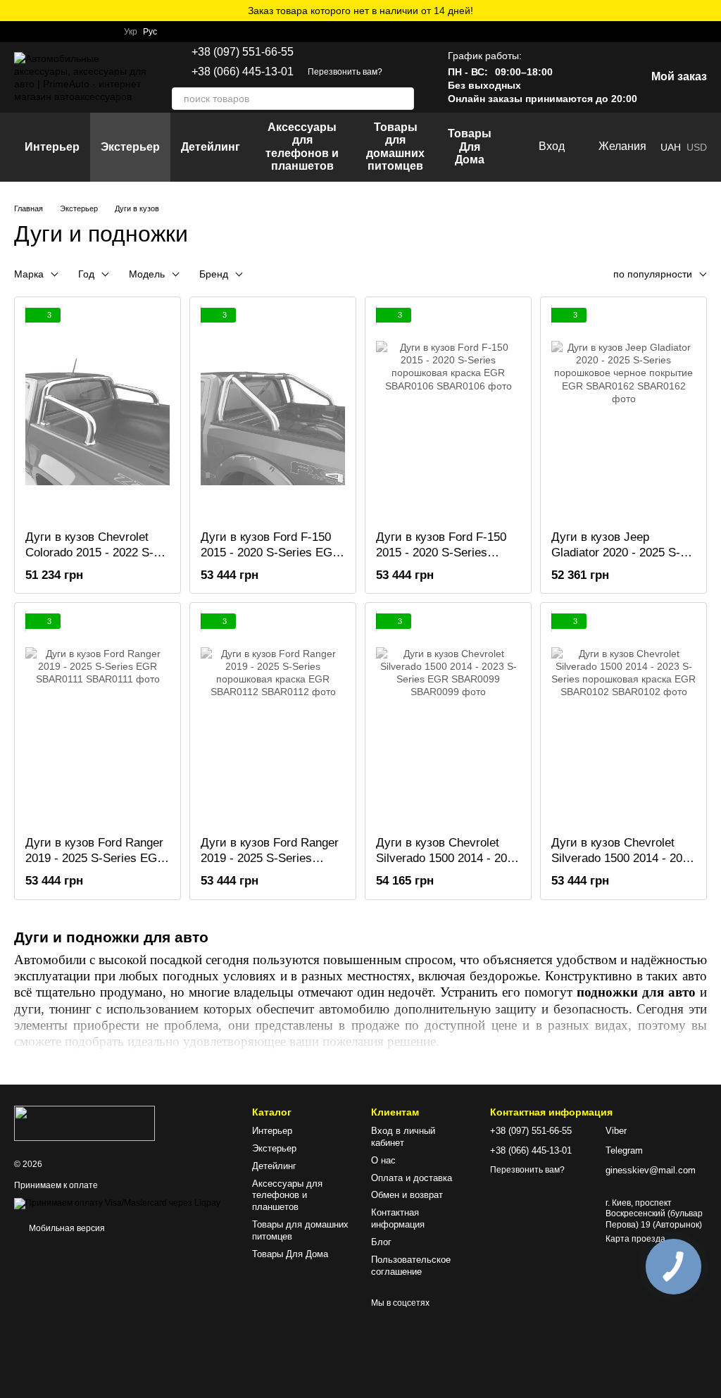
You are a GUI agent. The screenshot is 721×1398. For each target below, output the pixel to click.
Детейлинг (210, 147)
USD (696, 147)
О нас (383, 1160)
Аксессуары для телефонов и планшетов (302, 146)
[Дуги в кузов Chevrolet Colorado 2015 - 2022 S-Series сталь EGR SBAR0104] (97, 413)
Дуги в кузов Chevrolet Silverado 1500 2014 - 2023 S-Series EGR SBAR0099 (448, 858)
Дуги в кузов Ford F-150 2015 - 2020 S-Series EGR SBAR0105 (271, 552)
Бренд (213, 274)
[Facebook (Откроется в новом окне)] (87, 31)
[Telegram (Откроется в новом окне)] (36, 31)
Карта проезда (635, 1239)
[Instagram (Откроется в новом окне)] (53, 31)
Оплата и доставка (411, 1178)
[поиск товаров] (402, 98)
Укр (130, 31)
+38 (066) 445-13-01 (243, 71)
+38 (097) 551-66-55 (243, 52)
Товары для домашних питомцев (395, 146)
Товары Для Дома (469, 146)
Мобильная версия (66, 1228)
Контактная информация (398, 1218)
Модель (147, 274)
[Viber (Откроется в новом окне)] (70, 31)
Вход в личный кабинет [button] (403, 1136)
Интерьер (52, 147)
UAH (670, 147)
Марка (29, 274)
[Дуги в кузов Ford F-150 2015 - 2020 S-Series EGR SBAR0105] (273, 413)
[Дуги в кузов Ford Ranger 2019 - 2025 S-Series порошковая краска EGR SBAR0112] (273, 719)
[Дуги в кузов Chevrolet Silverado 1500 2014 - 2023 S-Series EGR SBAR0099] (448, 719)
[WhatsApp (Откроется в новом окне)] (19, 31)
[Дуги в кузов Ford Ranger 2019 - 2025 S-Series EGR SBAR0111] (97, 719)
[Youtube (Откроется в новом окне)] (104, 31)
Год (86, 274)
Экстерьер (130, 147)
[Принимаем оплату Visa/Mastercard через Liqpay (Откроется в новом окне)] (117, 1203)
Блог (381, 1242)
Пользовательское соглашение (411, 1265)
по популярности (652, 274)
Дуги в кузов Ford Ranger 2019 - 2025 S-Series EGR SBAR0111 (95, 858)
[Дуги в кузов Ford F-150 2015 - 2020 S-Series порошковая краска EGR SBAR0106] (448, 413)
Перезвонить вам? (345, 72)
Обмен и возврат (407, 1195)
